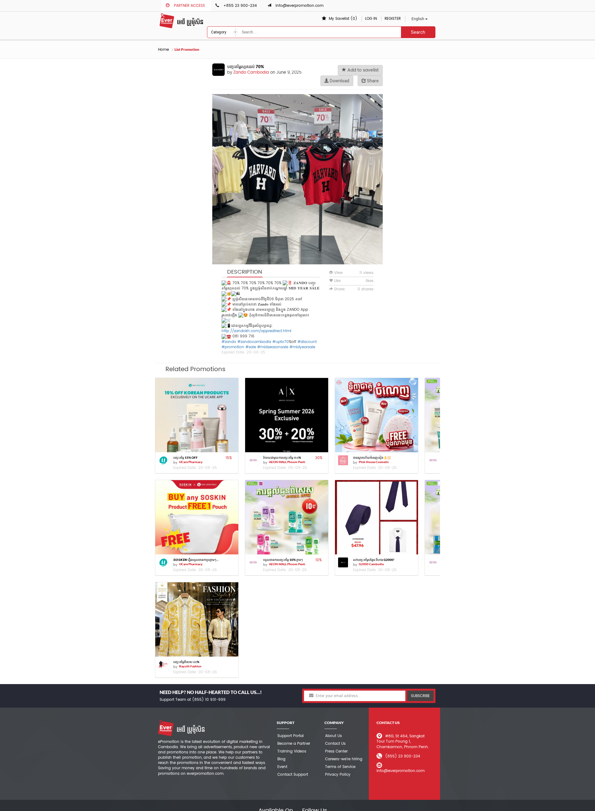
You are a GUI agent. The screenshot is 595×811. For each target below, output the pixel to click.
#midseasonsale (272, 347)
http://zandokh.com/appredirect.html (256, 331)
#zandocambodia (254, 342)
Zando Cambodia (251, 72)
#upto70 (280, 342)
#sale (250, 347)
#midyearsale (302, 347)
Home (163, 50)
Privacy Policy (337, 775)
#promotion (233, 347)
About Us (333, 736)
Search (418, 32)
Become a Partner (293, 744)
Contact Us (335, 744)
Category (219, 32)
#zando (229, 342)
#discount (307, 342)
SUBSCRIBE (420, 696)
